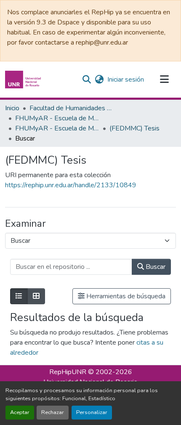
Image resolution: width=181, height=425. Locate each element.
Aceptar (19, 412)
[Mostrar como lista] (19, 296)
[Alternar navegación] (164, 80)
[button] (24, 79)
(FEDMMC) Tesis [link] (134, 128)
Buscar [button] (154, 266)
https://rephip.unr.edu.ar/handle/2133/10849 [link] (70, 185)
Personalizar (91, 412)
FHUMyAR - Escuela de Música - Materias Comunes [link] (57, 128)
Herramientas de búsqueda (125, 296)
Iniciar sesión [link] (125, 79)
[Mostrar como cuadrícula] (36, 296)
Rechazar (52, 412)
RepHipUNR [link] (67, 372)
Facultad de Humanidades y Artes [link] (71, 108)
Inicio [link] (12, 108)
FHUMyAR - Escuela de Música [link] (57, 118)
